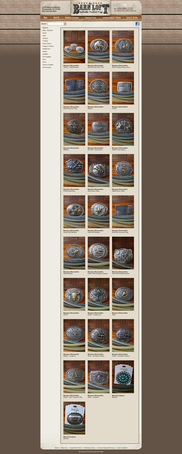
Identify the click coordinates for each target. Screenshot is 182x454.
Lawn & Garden (133, 18)
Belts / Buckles (48, 30)
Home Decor (47, 43)
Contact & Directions (72, 18)
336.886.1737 (125, 8)
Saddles (45, 54)
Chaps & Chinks (48, 46)
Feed (44, 62)
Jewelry (45, 38)
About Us (56, 18)
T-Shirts (45, 41)
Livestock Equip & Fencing (112, 18)
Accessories (47, 67)
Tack (44, 59)
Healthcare (46, 49)
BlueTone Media (99, 451)
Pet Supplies (47, 57)
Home (45, 18)
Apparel (45, 28)
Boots (45, 33)
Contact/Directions (75, 448)
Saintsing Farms (91, 18)
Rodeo (45, 51)
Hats (44, 36)
